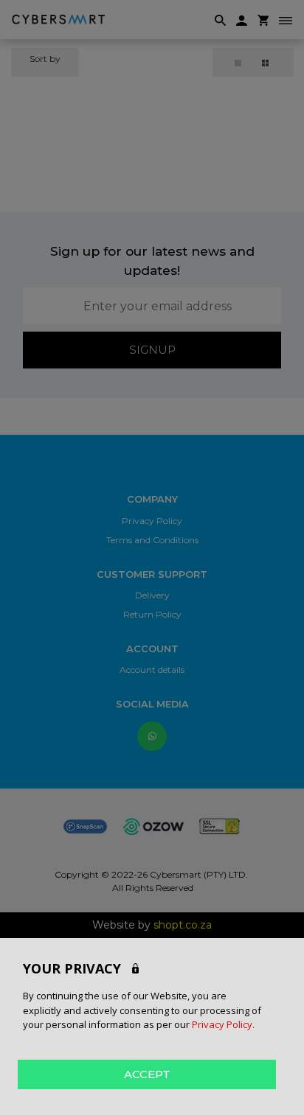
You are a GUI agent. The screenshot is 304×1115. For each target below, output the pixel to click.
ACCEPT (147, 1074)
